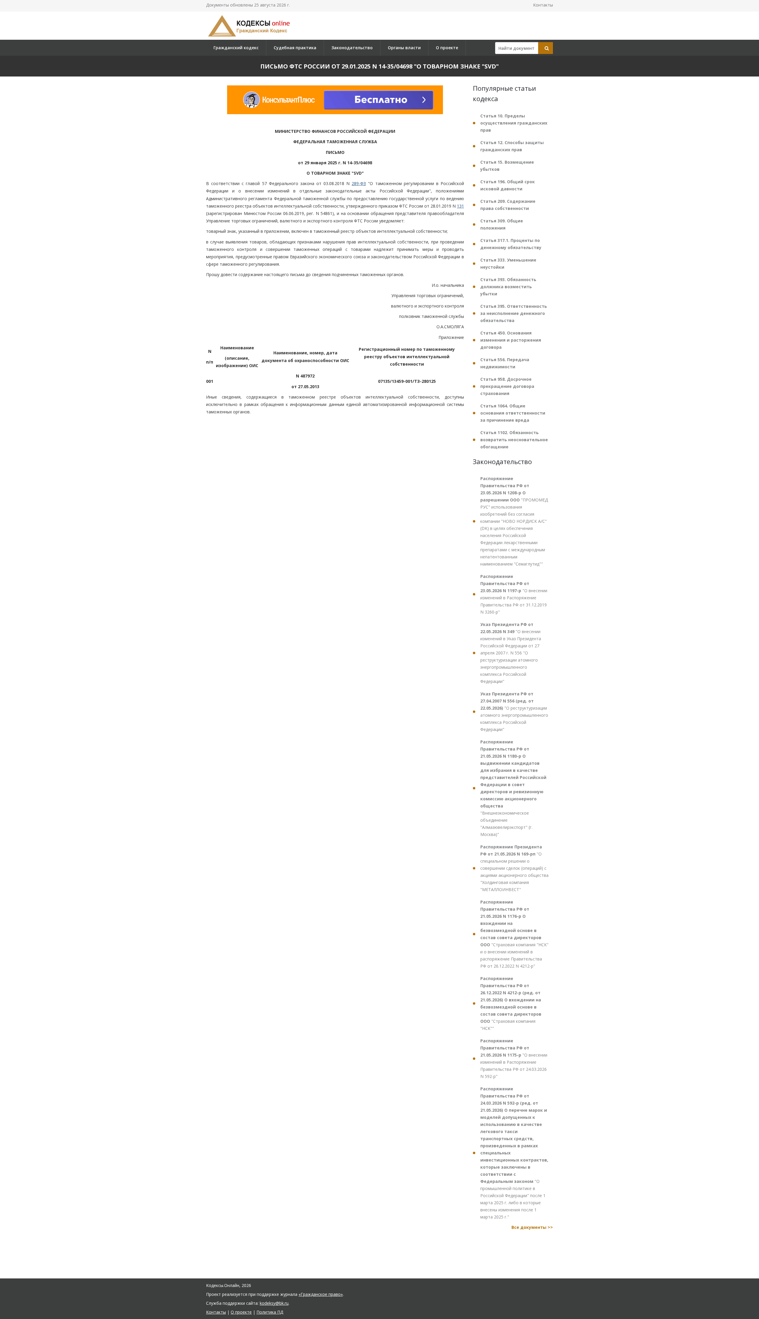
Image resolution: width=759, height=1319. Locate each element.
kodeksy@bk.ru (274, 1303)
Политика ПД (269, 1312)
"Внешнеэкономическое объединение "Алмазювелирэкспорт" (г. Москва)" (513, 788)
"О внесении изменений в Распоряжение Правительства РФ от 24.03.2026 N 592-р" (513, 1058)
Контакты (543, 5)
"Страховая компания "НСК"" (510, 1003)
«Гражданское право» (321, 1294)
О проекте (447, 47)
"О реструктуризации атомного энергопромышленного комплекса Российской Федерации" (514, 711)
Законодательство (352, 47)
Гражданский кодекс (236, 47)
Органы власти (404, 47)
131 (460, 206)
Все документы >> (532, 1227)
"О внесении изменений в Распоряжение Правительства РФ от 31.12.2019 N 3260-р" (513, 594)
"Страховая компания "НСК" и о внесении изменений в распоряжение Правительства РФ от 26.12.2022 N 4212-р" (514, 934)
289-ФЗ (359, 183)
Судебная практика (295, 47)
